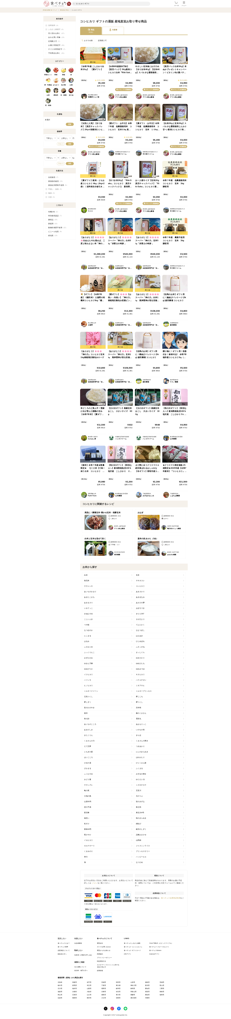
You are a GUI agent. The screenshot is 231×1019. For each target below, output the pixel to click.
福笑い (86, 818)
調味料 (56, 95)
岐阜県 (118, 988)
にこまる (87, 636)
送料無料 (53, 25)
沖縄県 (147, 998)
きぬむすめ (88, 614)
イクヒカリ (88, 674)
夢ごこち (139, 697)
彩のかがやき (89, 708)
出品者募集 (78, 943)
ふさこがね (140, 647)
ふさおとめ (88, 647)
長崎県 (74, 998)
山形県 (133, 982)
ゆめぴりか (88, 669)
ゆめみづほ (140, 669)
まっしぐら (140, 652)
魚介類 (63, 85)
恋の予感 (87, 807)
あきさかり (140, 592)
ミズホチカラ (141, 785)
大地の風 (87, 796)
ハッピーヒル (141, 857)
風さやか (87, 835)
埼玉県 (89, 985)
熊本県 (89, 998)
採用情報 (100, 970)
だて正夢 (87, 746)
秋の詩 (86, 719)
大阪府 (89, 991)
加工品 (71, 95)
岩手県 (89, 982)
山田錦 (138, 840)
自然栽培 (53, 177)
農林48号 (87, 829)
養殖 (51, 193)
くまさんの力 (89, 741)
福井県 (74, 988)
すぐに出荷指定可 (56, 49)
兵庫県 (103, 991)
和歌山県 (134, 991)
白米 (86, 575)
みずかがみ (88, 658)
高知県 (147, 995)
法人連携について (80, 967)
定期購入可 (102, 40)
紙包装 (52, 235)
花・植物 (48, 105)
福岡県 (162, 995)
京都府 (74, 991)
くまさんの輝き (142, 741)
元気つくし (88, 697)
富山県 (162, 985)
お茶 (48, 95)
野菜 (56, 75)
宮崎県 (118, 998)
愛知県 (147, 988)
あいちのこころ (90, 724)
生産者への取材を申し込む (83, 955)
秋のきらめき (141, 818)
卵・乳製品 (48, 85)
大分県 (103, 998)
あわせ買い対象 (56, 37)
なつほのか (88, 630)
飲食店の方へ (62, 954)
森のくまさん (141, 713)
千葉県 (103, 985)
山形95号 (87, 801)
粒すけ (86, 824)
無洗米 (86, 580)
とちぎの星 (88, 752)
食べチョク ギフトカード (132, 950)
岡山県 (60, 995)
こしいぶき (88, 619)
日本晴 (138, 708)
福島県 (147, 982)
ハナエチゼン (141, 680)
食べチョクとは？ (64, 943)
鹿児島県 (134, 998)
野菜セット (48, 75)
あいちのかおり (90, 592)
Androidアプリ (154, 954)
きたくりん (88, 735)
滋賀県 (60, 991)
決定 (69, 144)
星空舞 (86, 813)
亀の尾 (86, 790)
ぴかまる (87, 768)
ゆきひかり (140, 658)
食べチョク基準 (63, 947)
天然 (51, 197)
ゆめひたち (140, 663)
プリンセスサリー (143, 851)
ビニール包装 (54, 232)
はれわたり (140, 757)
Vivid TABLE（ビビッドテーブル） (161, 943)
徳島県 (103, 995)
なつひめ (139, 862)
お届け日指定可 (56, 45)
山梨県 (89, 988)
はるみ (86, 641)
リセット (61, 144)
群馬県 (74, 985)
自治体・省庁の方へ (81, 970)
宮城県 (103, 982)
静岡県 (133, 988)
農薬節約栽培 (55, 181)
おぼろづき (140, 608)
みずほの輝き (141, 774)
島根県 (162, 991)
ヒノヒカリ (88, 685)
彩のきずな (140, 801)
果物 (63, 75)
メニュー (184, 5)
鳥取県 (147, 991)
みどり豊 (87, 779)
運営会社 (100, 943)
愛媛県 (133, 995)
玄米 (137, 575)
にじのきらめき (142, 752)
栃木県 (60, 985)
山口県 (89, 995)
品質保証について (64, 950)
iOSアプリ (127, 954)
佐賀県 (60, 998)
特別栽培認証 (54, 216)
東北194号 (140, 813)
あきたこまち (89, 597)
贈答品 (52, 220)
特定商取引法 (101, 961)
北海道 (60, 982)
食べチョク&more (155, 950)
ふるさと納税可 (55, 29)
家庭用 (52, 224)
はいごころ (88, 757)
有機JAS (52, 212)
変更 (69, 124)
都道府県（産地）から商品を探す (70, 978)
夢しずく (87, 702)
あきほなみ (140, 597)
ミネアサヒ (140, 685)
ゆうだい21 (140, 779)
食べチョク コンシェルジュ (133, 947)
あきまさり (88, 603)
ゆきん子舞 (88, 663)
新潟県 (147, 985)
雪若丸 (138, 719)
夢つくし (139, 702)
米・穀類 (64, 95)
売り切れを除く (56, 33)
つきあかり (140, 746)
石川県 (60, 988)
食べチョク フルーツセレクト (159, 947)
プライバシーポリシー (104, 957)
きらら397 (140, 614)
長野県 (103, 988)
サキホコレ (140, 580)
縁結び (138, 824)
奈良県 (118, 991)
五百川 (138, 790)
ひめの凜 (87, 763)
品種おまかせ (141, 835)
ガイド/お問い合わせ (104, 947)
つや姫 (86, 625)
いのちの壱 (140, 730)
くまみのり (88, 851)
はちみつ (56, 85)
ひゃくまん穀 (141, 763)
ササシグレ (88, 785)
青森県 (74, 982)
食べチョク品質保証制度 (170, 898)
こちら (94, 883)
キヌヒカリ (140, 674)
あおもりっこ (141, 724)
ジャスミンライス (143, 846)
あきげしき (88, 730)
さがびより (140, 619)
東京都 (118, 985)
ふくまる (139, 768)
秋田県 (118, 982)
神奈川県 (134, 985)
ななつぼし (140, 630)
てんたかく (140, 625)
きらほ (138, 735)
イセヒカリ (88, 840)
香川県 (118, 995)
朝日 (86, 713)
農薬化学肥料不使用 (57, 185)
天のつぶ (139, 796)
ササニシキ (88, 586)
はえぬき (139, 636)
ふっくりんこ (89, 652)
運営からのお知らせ (103, 950)
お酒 (71, 85)
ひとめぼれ (140, 641)
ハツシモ (87, 680)
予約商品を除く (56, 53)
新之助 (138, 807)
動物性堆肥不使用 (57, 228)
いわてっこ (88, 608)
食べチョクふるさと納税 (132, 943)
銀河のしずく (141, 829)
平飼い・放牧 (54, 189)
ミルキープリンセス (144, 691)
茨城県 (162, 982)
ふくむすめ (88, 774)
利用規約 (100, 954)
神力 (86, 857)
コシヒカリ (140, 586)
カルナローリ (89, 846)
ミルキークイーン (91, 691)
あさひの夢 (140, 603)
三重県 (162, 988)
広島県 (74, 995)
